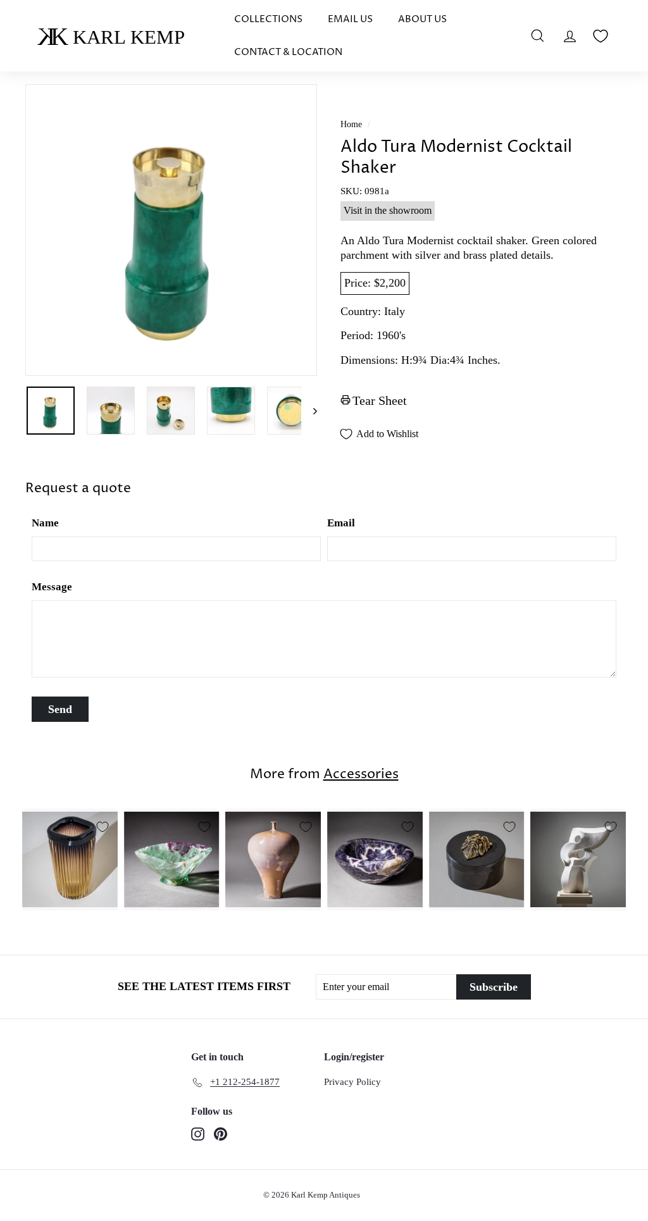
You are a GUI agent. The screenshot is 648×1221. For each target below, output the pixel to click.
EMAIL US (350, 19)
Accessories (361, 774)
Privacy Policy (352, 1082)
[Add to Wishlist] (102, 827)
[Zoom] (171, 230)
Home (351, 124)
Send (60, 709)
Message (52, 587)
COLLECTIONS (268, 19)
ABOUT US (422, 19)
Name (45, 523)
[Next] (309, 410)
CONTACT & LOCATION (288, 52)
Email (341, 523)
